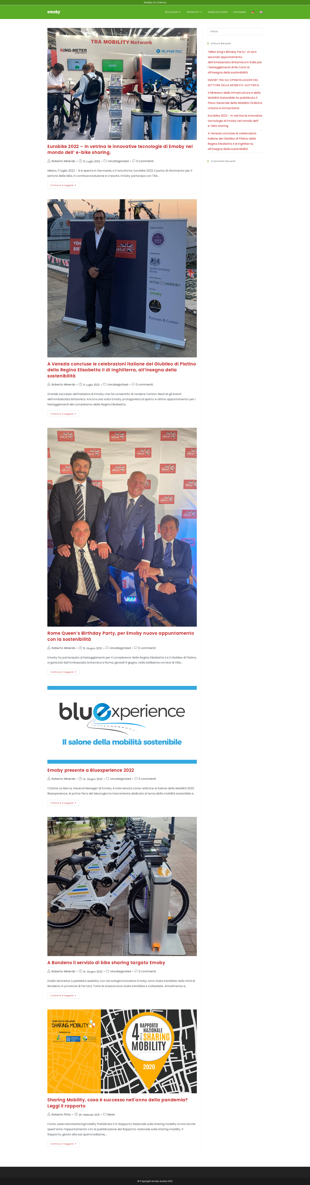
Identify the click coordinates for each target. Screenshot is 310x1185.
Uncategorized (118, 161)
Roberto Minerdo (63, 161)
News (111, 1114)
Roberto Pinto (61, 1114)
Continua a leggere (64, 184)
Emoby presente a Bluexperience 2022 (90, 770)
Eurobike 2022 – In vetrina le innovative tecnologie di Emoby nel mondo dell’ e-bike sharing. (235, 121)
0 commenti (145, 161)
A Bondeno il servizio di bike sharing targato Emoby (106, 963)
